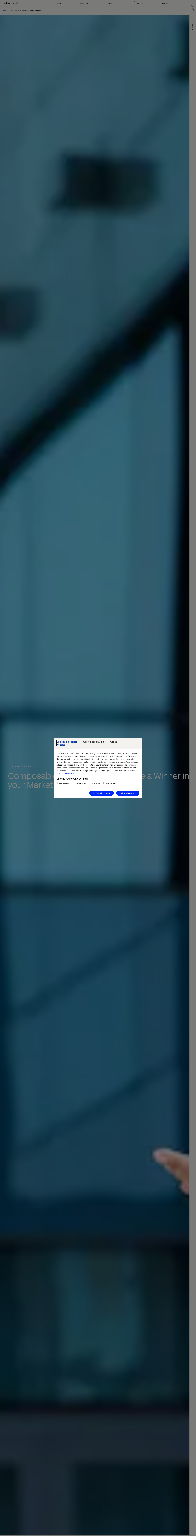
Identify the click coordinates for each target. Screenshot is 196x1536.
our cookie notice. (66, 773)
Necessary (64, 783)
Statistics (96, 783)
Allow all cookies (127, 793)
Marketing (111, 783)
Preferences (80, 783)
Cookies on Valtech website (67, 743)
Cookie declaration (93, 741)
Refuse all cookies (101, 793)
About (113, 741)
